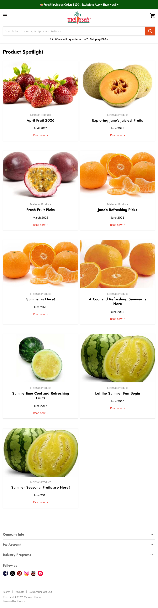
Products (19, 591)
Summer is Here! (40, 299)
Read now (39, 135)
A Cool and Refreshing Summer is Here (117, 301)
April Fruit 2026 (41, 120)
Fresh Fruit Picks (40, 209)
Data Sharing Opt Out (40, 591)
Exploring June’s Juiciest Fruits (117, 120)
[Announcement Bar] (79, 4)
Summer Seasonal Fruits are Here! (40, 487)
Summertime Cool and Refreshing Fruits (40, 396)
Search (6, 591)
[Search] (150, 31)
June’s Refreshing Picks (117, 209)
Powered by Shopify (14, 601)
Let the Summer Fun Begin (117, 393)
